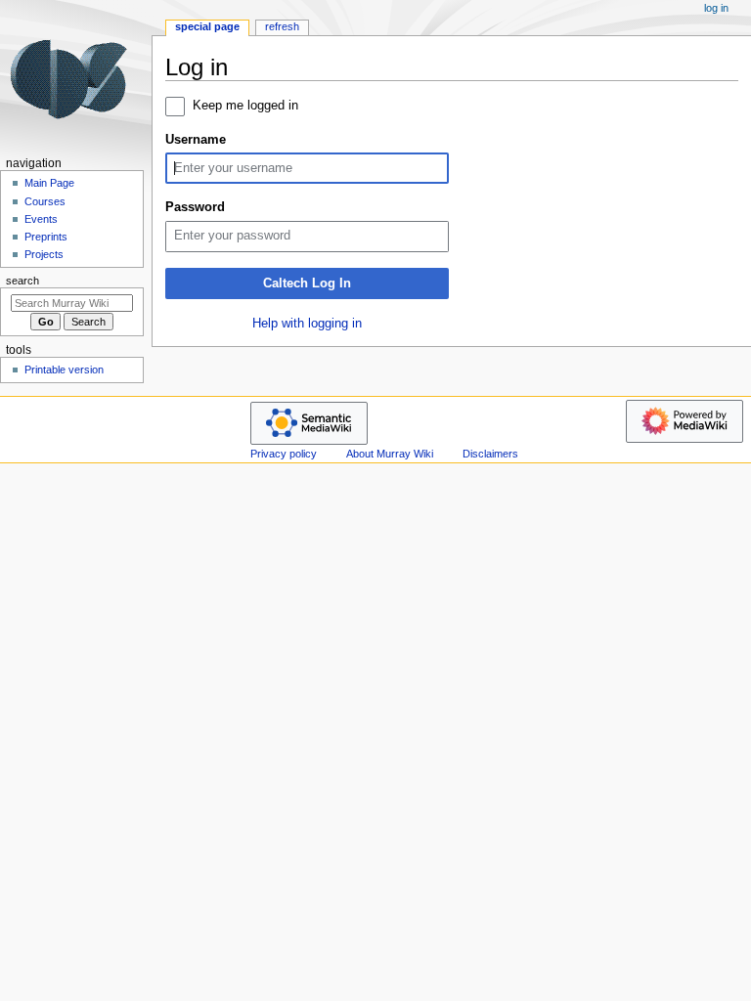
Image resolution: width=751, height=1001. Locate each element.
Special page (207, 26)
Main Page (49, 183)
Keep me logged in (245, 105)
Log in (716, 8)
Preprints (45, 236)
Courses (45, 201)
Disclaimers (490, 453)
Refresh (282, 26)
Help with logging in (307, 323)
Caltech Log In (307, 283)
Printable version (64, 369)
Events (41, 219)
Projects (44, 254)
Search (22, 280)
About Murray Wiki (389, 453)
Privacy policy (283, 453)
